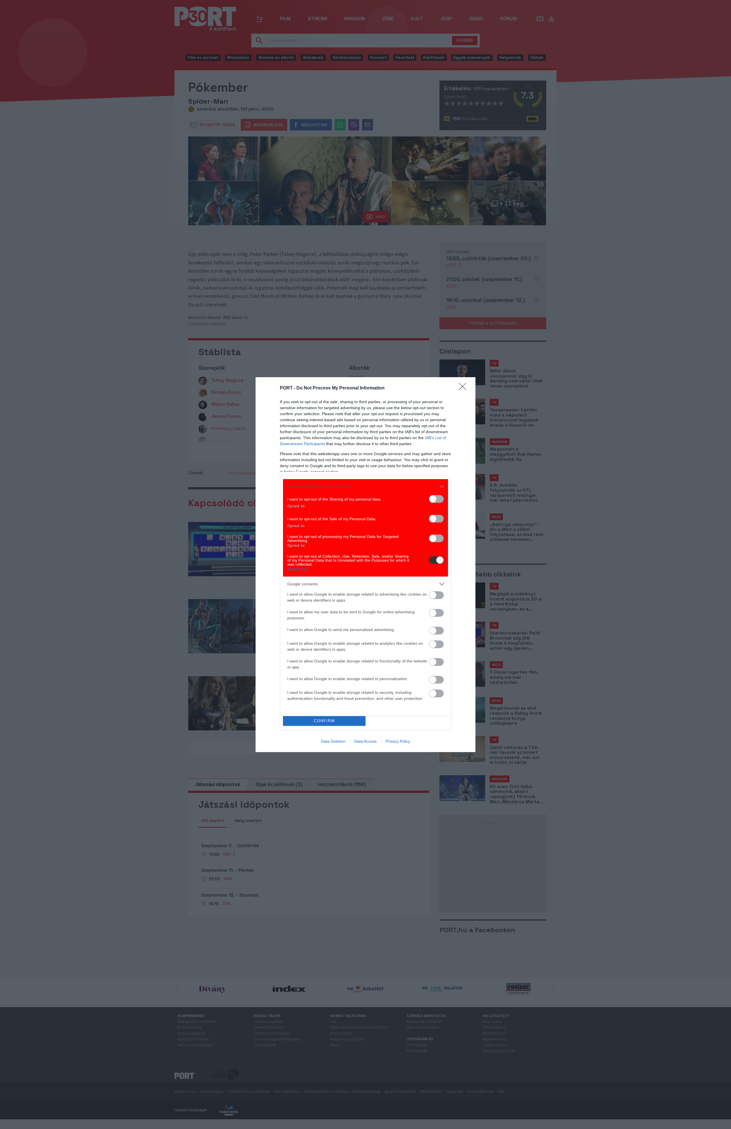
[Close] (464, 388)
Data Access (365, 741)
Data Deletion (333, 741)
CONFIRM (324, 721)
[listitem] (365, 486)
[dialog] (365, 564)
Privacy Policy (397, 741)
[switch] (436, 499)
